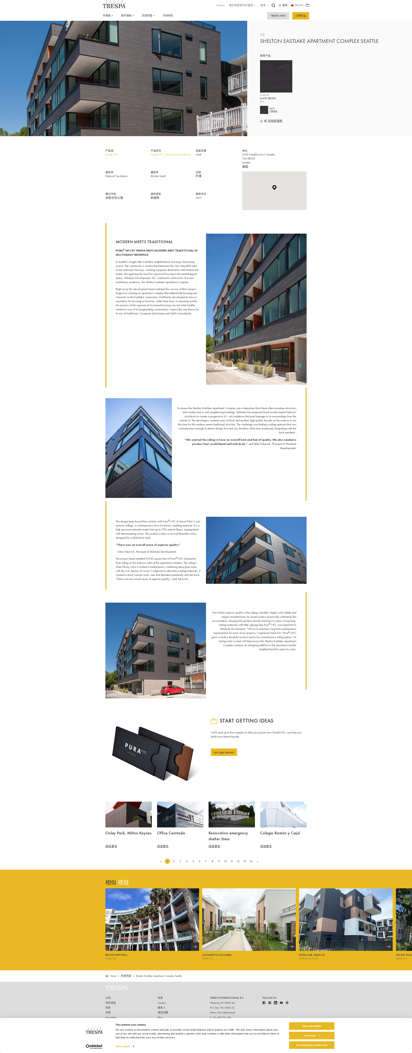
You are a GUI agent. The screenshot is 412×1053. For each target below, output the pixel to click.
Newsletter (111, 1017)
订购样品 (300, 15)
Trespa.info (278, 15)
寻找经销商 (275, 121)
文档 (108, 1012)
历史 (108, 1007)
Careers (162, 1002)
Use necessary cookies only (311, 1045)
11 (231, 861)
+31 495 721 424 (221, 1017)
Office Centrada (171, 833)
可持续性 (110, 1002)
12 (238, 861)
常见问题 (163, 1012)
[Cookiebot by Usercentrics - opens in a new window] (94, 1046)
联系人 (162, 1007)
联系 (285, 5)
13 (244, 861)
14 (251, 861)
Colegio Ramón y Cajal (280, 833)
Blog (160, 1017)
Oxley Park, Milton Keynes (128, 833)
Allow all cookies (311, 1026)
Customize (310, 1035)
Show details (123, 1046)
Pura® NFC (112, 154)
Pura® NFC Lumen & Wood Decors (171, 154)
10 (225, 861)
